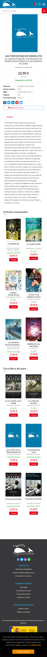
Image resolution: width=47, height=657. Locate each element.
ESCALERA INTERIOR (13, 499)
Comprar (13, 260)
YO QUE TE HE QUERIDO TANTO (33, 296)
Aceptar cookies (23, 652)
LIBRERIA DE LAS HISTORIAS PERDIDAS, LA (33, 345)
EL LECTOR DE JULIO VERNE (13, 402)
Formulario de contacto (23, 576)
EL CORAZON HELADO (33, 402)
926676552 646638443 (24, 569)
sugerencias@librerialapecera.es (24, 572)
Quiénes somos (23, 608)
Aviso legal (23, 587)
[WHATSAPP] (29, 559)
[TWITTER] (21, 559)
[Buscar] (44, 10)
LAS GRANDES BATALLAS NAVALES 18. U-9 (13, 344)
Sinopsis (10, 117)
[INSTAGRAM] (25, 559)
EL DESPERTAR (13, 244)
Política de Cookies (23, 597)
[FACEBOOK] (18, 559)
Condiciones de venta (23, 591)
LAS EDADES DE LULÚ (34, 451)
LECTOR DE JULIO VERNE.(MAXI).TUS (13, 451)
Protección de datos (23, 594)
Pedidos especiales (23, 612)
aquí (17, 645)
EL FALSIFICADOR (33, 244)
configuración (35, 645)
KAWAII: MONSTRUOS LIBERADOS (13, 294)
